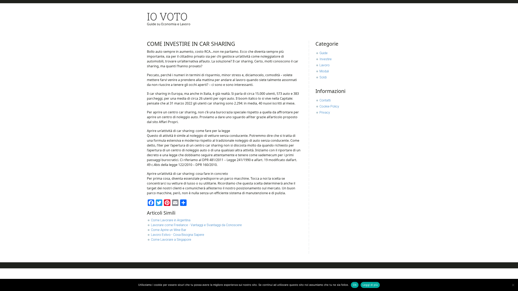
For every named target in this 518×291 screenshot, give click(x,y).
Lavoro (325, 65)
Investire (326, 59)
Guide (324, 53)
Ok (355, 284)
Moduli (324, 71)
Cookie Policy (329, 106)
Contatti (325, 100)
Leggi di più (370, 284)
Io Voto (167, 16)
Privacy (325, 112)
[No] (513, 285)
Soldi (323, 77)
